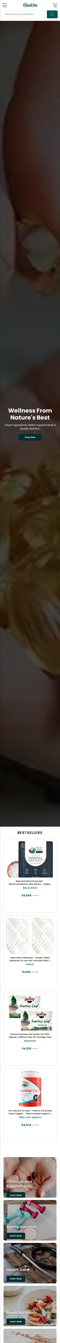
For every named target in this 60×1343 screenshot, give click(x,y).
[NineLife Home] (30, 5)
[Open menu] (4, 5)
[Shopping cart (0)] (55, 5)
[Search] (52, 14)
